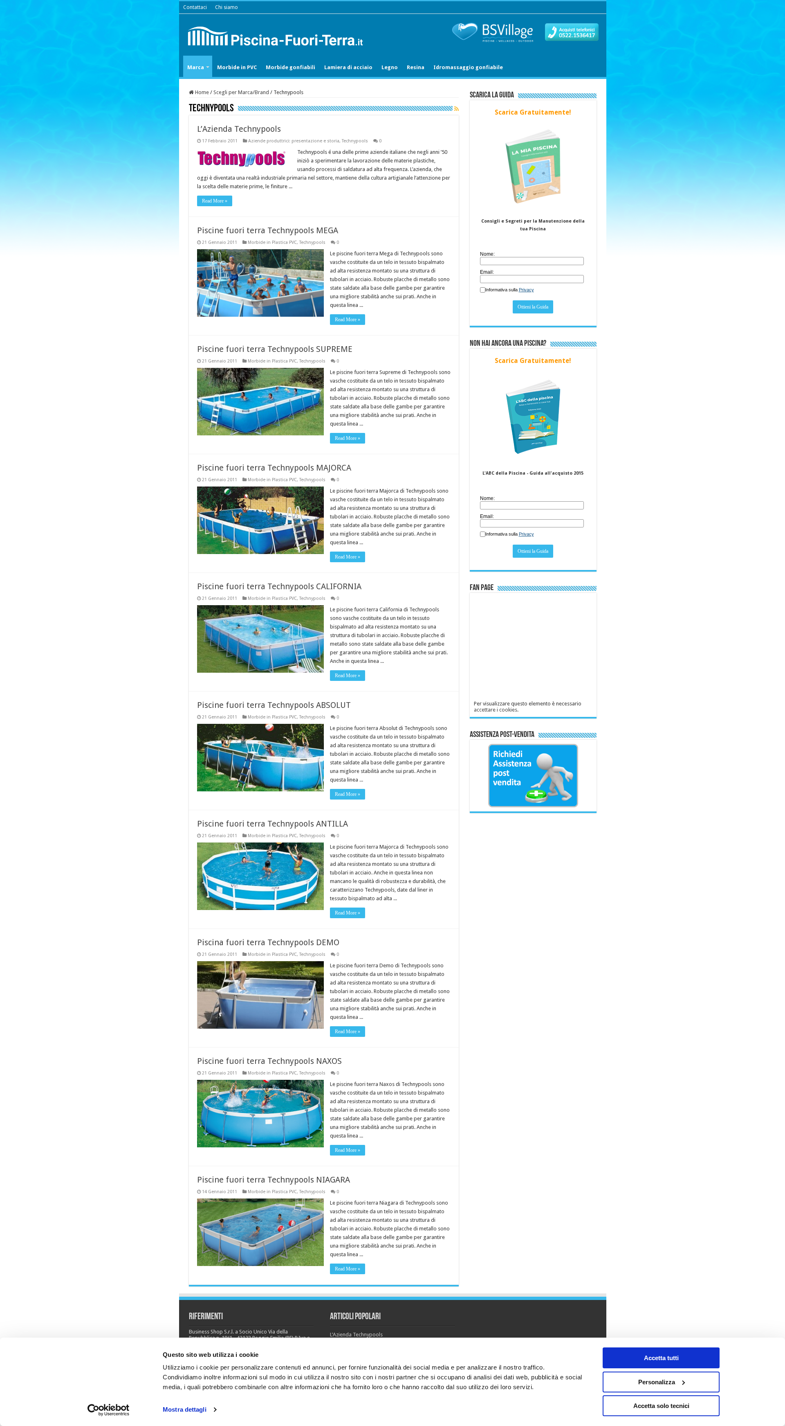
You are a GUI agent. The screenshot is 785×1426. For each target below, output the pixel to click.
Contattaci (195, 7)
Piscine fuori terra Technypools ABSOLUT (274, 705)
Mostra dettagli (184, 1409)
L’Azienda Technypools (239, 129)
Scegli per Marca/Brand (241, 92)
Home (201, 92)
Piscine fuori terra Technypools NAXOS (269, 1061)
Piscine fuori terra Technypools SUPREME (274, 349)
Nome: (487, 254)
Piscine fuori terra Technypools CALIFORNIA (279, 586)
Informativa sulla (509, 289)
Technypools (355, 141)
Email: (487, 272)
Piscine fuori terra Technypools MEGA (267, 230)
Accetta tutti (661, 1357)
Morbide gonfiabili (290, 67)
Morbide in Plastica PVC (272, 242)
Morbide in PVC (237, 67)
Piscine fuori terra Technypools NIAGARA (273, 1180)
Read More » (214, 201)
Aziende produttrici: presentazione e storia (293, 141)
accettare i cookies (495, 710)
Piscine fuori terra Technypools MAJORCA (274, 468)
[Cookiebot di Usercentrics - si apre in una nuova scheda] (108, 1410)
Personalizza (656, 1382)
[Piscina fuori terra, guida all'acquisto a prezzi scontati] (277, 34)
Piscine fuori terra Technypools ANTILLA (272, 824)
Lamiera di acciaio (348, 67)
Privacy (526, 289)
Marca (195, 67)
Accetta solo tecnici (661, 1405)
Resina (415, 67)
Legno (389, 67)
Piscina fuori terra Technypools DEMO (268, 942)
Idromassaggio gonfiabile (468, 67)
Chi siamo (226, 7)
